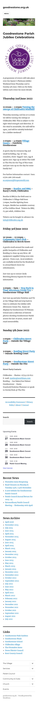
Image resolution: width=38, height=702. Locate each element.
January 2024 (10, 551)
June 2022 (9, 587)
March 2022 (10, 595)
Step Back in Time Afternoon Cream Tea (18, 289)
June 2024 (9, 543)
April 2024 (9, 545)
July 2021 (9, 619)
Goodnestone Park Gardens (16, 636)
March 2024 (10, 548)
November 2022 (11, 575)
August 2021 (10, 616)
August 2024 (10, 540)
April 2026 (9, 522)
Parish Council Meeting (18, 463)
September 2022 (12, 581)
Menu (6, 13)
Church (6, 684)
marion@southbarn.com (20, 378)
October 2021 (10, 610)
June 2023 (9, 560)
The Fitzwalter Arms (13, 647)
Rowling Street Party (24, 351)
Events (6, 689)
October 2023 (10, 557)
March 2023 (10, 566)
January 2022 (10, 601)
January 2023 (10, 569)
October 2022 (10, 578)
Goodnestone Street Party (18, 362)
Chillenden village (12, 644)
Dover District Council (14, 650)
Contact (25, 405)
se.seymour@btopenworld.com (16, 180)
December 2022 (11, 572)
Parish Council (9, 674)
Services (6, 669)
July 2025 (9, 528)
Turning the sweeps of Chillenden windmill (19, 108)
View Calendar (8, 468)
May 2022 (9, 590)
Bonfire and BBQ (22, 188)
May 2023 (9, 563)
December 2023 (11, 554)
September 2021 (12, 613)
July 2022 (9, 584)
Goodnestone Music (13, 639)
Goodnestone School (13, 642)
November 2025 (11, 525)
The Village (7, 663)
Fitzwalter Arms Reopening (16, 482)
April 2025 (9, 534)
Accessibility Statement (15, 402)
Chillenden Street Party (17, 339)
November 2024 (11, 537)
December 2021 (11, 604)
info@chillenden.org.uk (13, 220)
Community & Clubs (11, 679)
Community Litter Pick (14, 239)
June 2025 (9, 531)
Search (6, 417)
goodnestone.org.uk (16, 7)
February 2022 (11, 598)
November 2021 (11, 607)
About (18, 405)
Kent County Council (13, 653)
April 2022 (9, 593)
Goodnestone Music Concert (20, 439)
